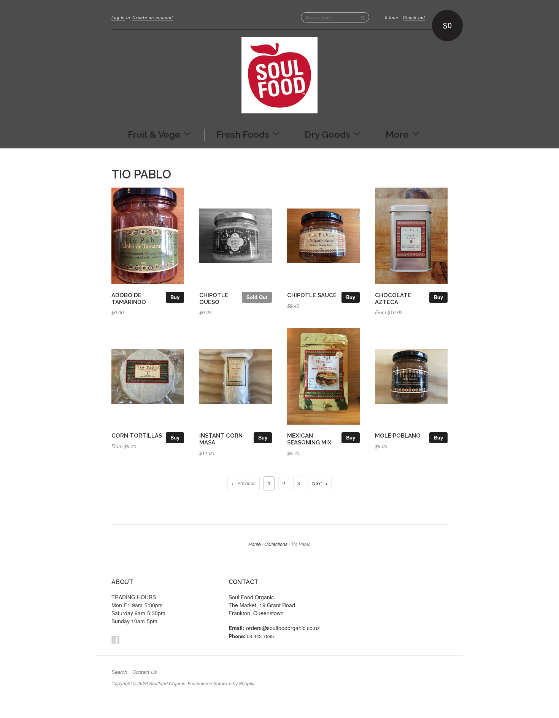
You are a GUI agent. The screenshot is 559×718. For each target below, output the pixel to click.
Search (119, 672)
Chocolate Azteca (393, 298)
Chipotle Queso (213, 298)
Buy (174, 297)
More (398, 134)
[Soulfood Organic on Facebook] (115, 639)
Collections (275, 544)
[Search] (363, 17)
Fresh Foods (243, 134)
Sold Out (256, 297)
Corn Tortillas (136, 435)
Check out (414, 17)
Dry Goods (328, 134)
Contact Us (144, 672)
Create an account (152, 17)
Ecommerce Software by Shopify (220, 683)
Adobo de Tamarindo (128, 298)
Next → (319, 483)
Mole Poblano (398, 435)
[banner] (279, 75)
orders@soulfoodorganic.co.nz (283, 628)
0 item (391, 17)
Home (254, 544)
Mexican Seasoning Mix (309, 439)
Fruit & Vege (155, 134)
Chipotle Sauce (312, 295)
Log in (118, 17)
